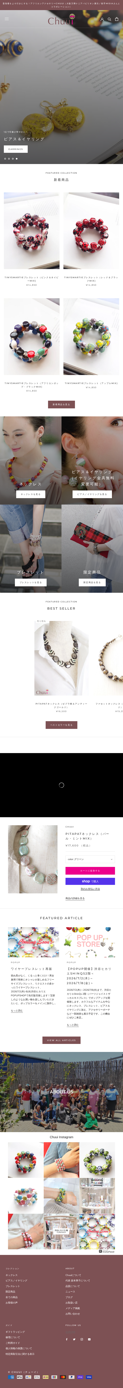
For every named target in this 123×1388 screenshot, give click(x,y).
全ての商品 (12, 1297)
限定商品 (10, 1291)
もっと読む (17, 1010)
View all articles (61, 1040)
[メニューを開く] (7, 19)
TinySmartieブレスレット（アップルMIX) (91, 383)
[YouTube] (89, 1339)
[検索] (109, 19)
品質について (73, 1286)
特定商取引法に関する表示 (20, 1354)
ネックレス (12, 1275)
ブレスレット (13, 1286)
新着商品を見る (61, 404)
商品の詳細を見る (75, 898)
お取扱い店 (72, 1302)
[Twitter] (74, 1339)
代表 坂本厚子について (78, 1280)
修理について (13, 1337)
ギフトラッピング (15, 1331)
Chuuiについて (73, 1275)
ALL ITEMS (16, 149)
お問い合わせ (73, 1313)
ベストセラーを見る (61, 725)
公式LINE (70, 1332)
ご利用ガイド (13, 1343)
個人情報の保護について (19, 1348)
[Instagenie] (106, 1251)
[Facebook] (67, 1339)
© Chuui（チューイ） (24, 1372)
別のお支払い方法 (90, 888)
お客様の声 (12, 1302)
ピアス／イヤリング (16, 1280)
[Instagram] (82, 1339)
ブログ (69, 1297)
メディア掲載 (73, 1308)
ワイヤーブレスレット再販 (31, 969)
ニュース (70, 1291)
